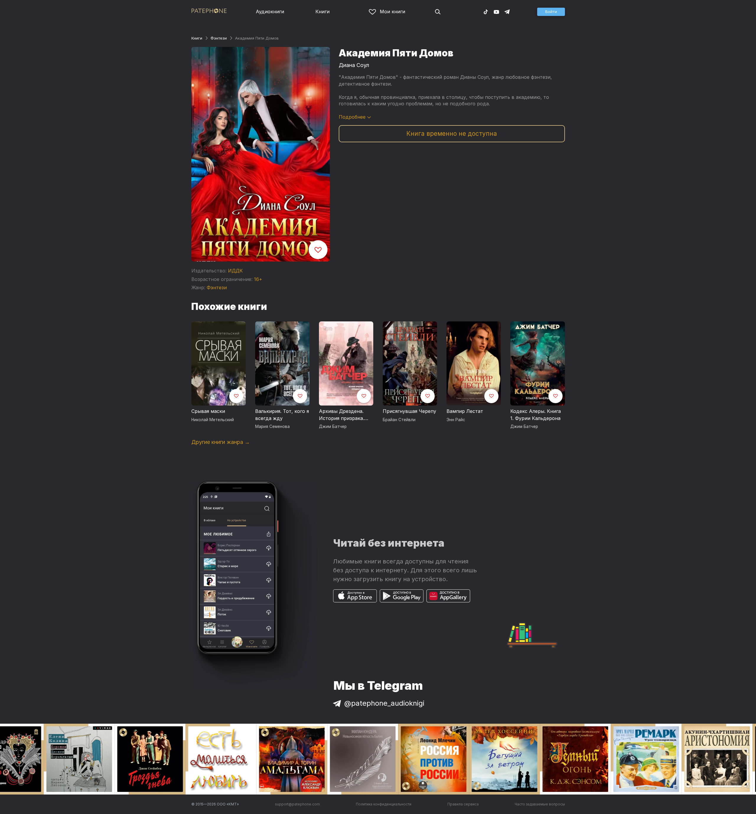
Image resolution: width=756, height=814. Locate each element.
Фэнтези (219, 38)
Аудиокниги (270, 11)
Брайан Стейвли (399, 419)
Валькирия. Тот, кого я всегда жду (282, 414)
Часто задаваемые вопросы (540, 804)
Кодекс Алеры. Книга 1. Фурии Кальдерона (535, 414)
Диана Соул (354, 65)
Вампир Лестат (465, 411)
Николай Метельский (212, 419)
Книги (322, 11)
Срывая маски (208, 411)
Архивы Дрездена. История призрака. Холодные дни (341, 415)
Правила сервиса (463, 804)
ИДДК (235, 271)
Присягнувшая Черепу (409, 411)
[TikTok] (485, 11)
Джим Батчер (333, 426)
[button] (551, 12)
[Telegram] (507, 11)
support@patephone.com (297, 804)
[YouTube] (496, 11)
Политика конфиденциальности (383, 804)
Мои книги (392, 11)
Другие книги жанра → (220, 442)
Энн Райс (456, 419)
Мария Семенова (272, 426)
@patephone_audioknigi (384, 703)
